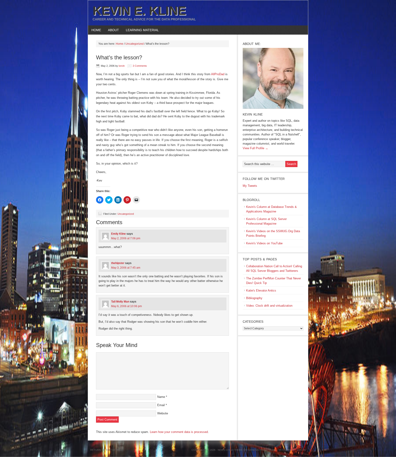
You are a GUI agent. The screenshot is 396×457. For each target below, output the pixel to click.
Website (162, 413)
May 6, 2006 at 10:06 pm (126, 306)
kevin (122, 65)
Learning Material (140, 30)
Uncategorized (126, 213)
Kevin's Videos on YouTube (264, 243)
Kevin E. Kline (139, 10)
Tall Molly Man (120, 301)
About (111, 30)
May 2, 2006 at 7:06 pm (125, 238)
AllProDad (218, 74)
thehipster (117, 263)
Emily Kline (118, 233)
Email (161, 405)
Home (96, 30)
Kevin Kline (253, 114)
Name (161, 397)
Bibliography (254, 298)
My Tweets (250, 185)
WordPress (286, 450)
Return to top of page (106, 450)
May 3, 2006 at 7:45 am (125, 267)
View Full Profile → (255, 148)
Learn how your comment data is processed (179, 432)
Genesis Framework (262, 450)
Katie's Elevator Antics (261, 290)
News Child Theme (230, 450)
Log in (301, 450)
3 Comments (140, 65)
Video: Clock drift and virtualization (269, 305)
